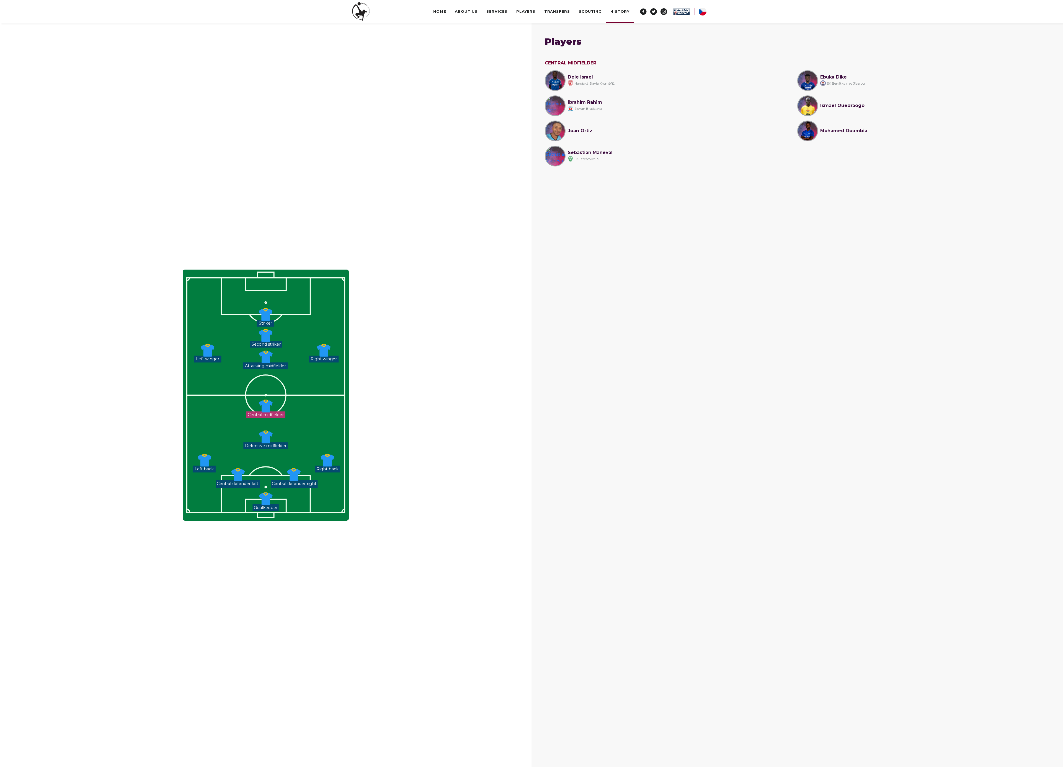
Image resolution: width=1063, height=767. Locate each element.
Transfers (557, 11)
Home (439, 11)
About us (466, 11)
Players (525, 11)
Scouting (590, 11)
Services (496, 11)
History (619, 11)
